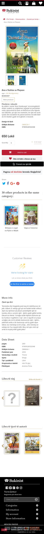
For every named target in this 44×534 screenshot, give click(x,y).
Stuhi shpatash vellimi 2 (32, 409)
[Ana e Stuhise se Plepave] (11, 80)
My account (12, 514)
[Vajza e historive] (30, 214)
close (4, 530)
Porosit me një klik (23, 164)
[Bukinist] (10, 11)
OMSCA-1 (25, 125)
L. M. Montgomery (11, 93)
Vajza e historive (31, 228)
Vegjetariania (11, 408)
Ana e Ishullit (32, 456)
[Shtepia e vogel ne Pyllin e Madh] (11, 214)
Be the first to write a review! (22, 284)
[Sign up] (36, 499)
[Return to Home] (4, 19)
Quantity (5, 143)
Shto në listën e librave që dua (24, 159)
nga (3, 93)
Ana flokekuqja (12, 456)
